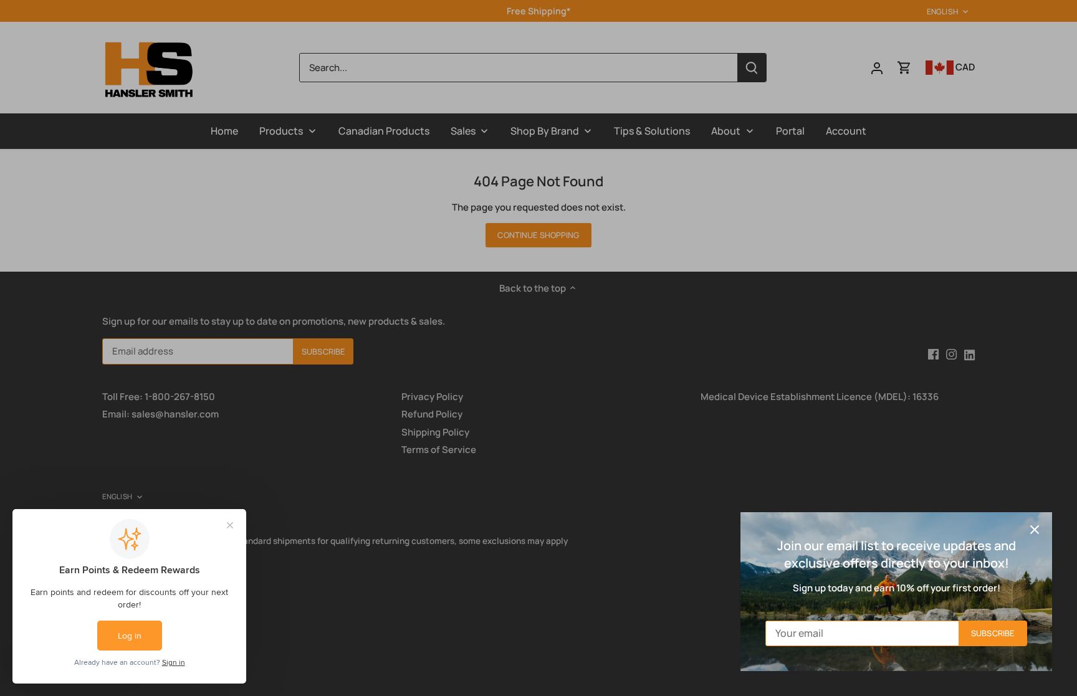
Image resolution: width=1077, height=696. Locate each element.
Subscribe (992, 633)
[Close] (1034, 529)
